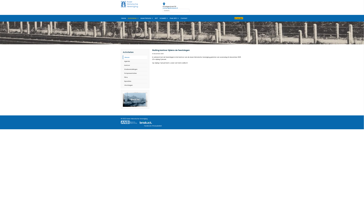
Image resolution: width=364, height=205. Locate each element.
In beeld (163, 18)
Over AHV (173, 18)
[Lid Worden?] (135, 99)
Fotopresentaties (130, 73)
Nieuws (127, 57)
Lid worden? (238, 18)
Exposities (127, 81)
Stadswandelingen (130, 69)
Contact (184, 18)
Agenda (127, 61)
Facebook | (148, 126)
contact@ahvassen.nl (170, 8)
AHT (156, 18)
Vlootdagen (128, 85)
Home (123, 18)
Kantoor (127, 65)
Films (126, 77)
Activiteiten (132, 18)
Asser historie (145, 18)
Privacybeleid (157, 126)
